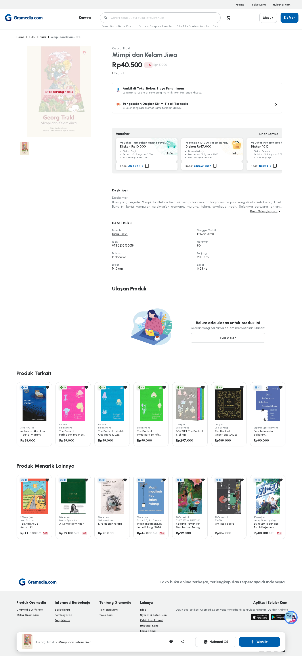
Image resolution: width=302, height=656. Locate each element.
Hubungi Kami (282, 4)
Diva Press (120, 234)
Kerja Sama (148, 631)
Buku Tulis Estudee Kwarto (192, 26)
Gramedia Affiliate (30, 609)
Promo (240, 4)
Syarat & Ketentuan (153, 615)
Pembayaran (63, 615)
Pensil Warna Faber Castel (118, 26)
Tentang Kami (108, 609)
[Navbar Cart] (228, 17)
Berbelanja (62, 609)
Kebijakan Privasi (151, 620)
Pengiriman (62, 620)
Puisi (43, 37)
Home (20, 37)
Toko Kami (259, 4)
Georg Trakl (121, 48)
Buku (32, 37)
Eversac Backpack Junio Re (155, 26)
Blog (143, 609)
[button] (197, 105)
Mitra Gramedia (28, 615)
